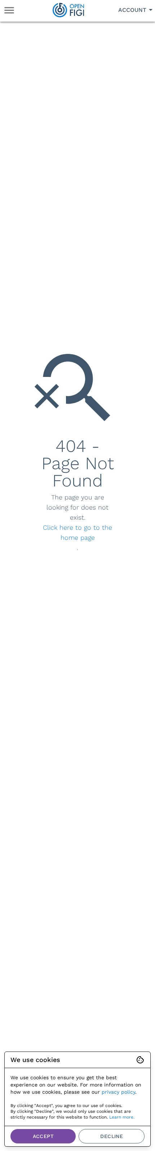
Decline (111, 1136)
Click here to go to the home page (77, 532)
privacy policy (118, 1092)
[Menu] (9, 10)
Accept (43, 1136)
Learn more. (121, 1117)
